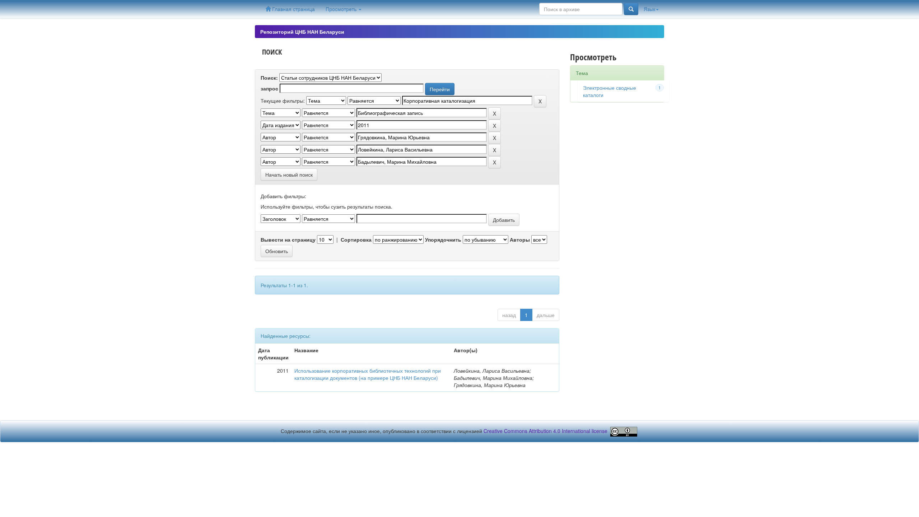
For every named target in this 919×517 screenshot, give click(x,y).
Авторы (520, 239)
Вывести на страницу (288, 239)
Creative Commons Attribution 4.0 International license (545, 430)
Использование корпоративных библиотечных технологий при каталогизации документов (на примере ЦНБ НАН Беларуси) (367, 374)
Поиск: (269, 77)
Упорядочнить (443, 239)
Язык (649, 9)
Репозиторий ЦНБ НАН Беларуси (302, 31)
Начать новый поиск (289, 174)
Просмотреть (342, 9)
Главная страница (293, 9)
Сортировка (356, 239)
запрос (269, 88)
